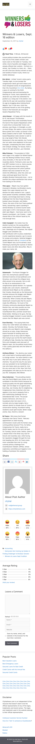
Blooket (5, 730)
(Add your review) (9, 582)
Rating (7, 617)
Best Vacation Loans (10, 661)
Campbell (23, 240)
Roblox (5, 733)
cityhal (8, 501)
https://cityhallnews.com (16, 509)
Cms (4, 681)
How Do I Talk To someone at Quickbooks (17, 721)
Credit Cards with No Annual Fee (14, 669)
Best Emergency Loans (10, 664)
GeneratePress (17, 741)
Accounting (8, 548)
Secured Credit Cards (10, 672)
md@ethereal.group (15, 505)
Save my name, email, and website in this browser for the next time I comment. (17, 636)
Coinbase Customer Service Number (15, 718)
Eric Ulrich (21, 88)
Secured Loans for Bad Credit (13, 666)
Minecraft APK (7, 727)
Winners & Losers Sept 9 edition (16, 556)
